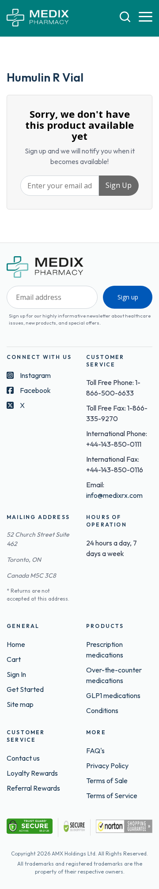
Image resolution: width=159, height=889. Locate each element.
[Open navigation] (145, 17)
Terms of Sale (107, 780)
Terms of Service (111, 795)
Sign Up (119, 185)
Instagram (35, 375)
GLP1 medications (113, 695)
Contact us (23, 758)
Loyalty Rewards (32, 773)
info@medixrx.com (114, 495)
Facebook (35, 390)
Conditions (102, 710)
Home (16, 644)
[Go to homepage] (38, 18)
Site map (20, 704)
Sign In (16, 674)
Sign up (127, 297)
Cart (14, 659)
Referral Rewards (33, 788)
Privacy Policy (107, 765)
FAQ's (95, 750)
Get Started (25, 689)
